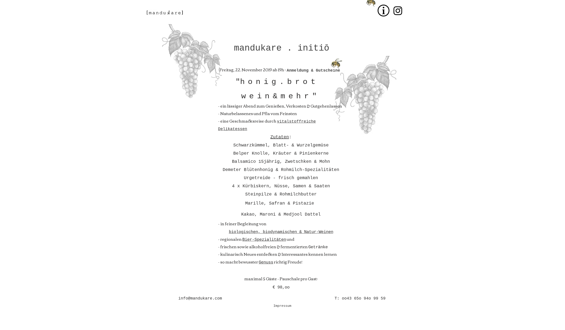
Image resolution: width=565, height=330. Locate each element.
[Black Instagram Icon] (398, 11)
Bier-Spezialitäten (264, 239)
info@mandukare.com (200, 298)
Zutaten (279, 137)
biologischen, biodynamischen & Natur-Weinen (281, 231)
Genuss (266, 262)
